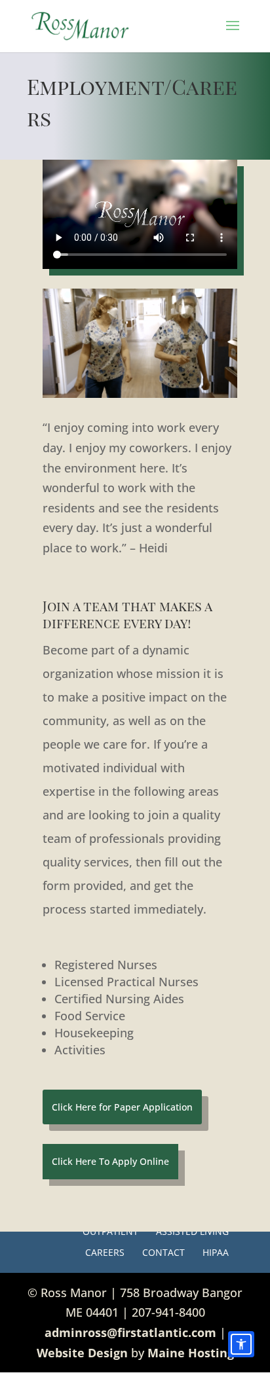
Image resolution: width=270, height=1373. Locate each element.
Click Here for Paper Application (122, 1107)
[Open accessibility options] (241, 1344)
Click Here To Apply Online (110, 1161)
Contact (163, 1252)
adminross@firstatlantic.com (130, 1332)
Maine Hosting (190, 1353)
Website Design (82, 1353)
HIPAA (215, 1252)
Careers (105, 1252)
